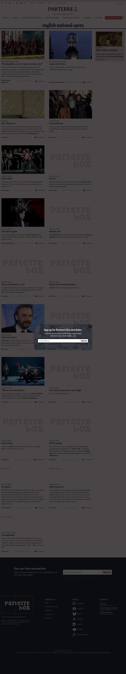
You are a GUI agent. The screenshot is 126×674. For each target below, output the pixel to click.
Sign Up (84, 341)
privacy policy (80, 345)
